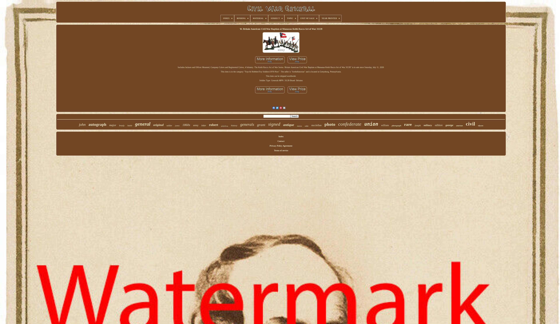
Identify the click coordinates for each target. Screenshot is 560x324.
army (195, 125)
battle (129, 125)
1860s (186, 125)
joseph (418, 125)
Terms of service (281, 150)
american (459, 126)
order (306, 126)
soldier (169, 125)
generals (247, 124)
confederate (349, 124)
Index (281, 136)
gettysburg (224, 126)
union (371, 124)
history (234, 125)
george (449, 125)
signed (274, 124)
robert (213, 125)
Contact (281, 141)
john (82, 124)
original (158, 125)
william (385, 125)
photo (329, 124)
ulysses (480, 126)
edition (439, 125)
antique (288, 125)
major (112, 125)
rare (408, 124)
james (177, 125)
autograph (97, 124)
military (428, 125)
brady (122, 125)
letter (203, 125)
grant (261, 125)
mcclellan (316, 125)
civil (470, 124)
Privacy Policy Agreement (281, 146)
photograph (396, 125)
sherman (299, 126)
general (142, 124)
